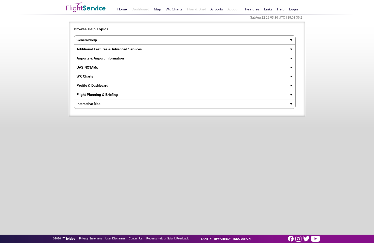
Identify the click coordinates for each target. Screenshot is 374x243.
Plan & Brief (196, 9)
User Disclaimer (115, 238)
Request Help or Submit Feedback (167, 238)
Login (293, 9)
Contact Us (136, 238)
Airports (216, 9)
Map (157, 9)
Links (268, 9)
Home (122, 9)
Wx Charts (174, 9)
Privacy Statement (90, 238)
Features (252, 9)
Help (280, 9)
